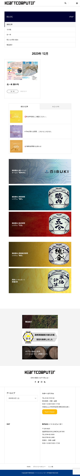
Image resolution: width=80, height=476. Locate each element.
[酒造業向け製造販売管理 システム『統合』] (40, 266)
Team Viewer (50, 412)
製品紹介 (9, 45)
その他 (9, 29)
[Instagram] (41, 382)
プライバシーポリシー (39, 466)
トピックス (55, 106)
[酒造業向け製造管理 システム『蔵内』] (40, 209)
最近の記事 (24, 106)
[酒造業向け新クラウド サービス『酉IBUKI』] (40, 183)
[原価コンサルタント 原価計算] (40, 292)
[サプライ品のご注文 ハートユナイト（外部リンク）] (40, 358)
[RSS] (44, 382)
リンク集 (50, 466)
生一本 (9, 35)
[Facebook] (35, 382)
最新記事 (9, 24)
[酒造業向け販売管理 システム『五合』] (40, 235)
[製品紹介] (40, 327)
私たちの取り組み (12, 40)
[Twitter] (38, 382)
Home (28, 466)
